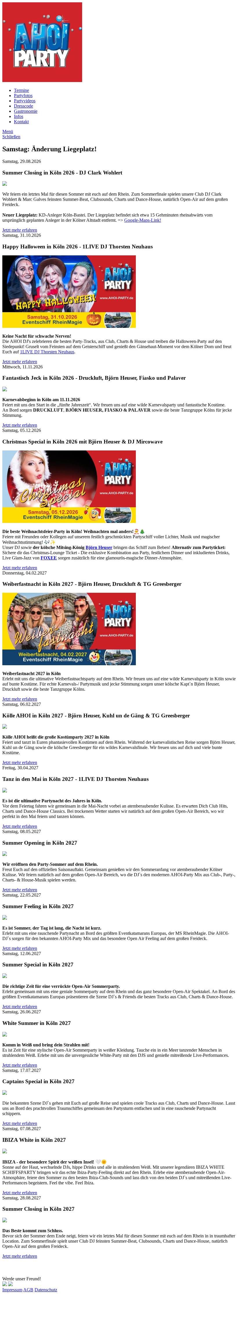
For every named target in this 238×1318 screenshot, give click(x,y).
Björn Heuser (99, 547)
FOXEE (49, 557)
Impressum (12, 1289)
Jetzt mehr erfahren (19, 230)
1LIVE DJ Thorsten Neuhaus (47, 351)
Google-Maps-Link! (142, 220)
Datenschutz (46, 1289)
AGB (28, 1289)
